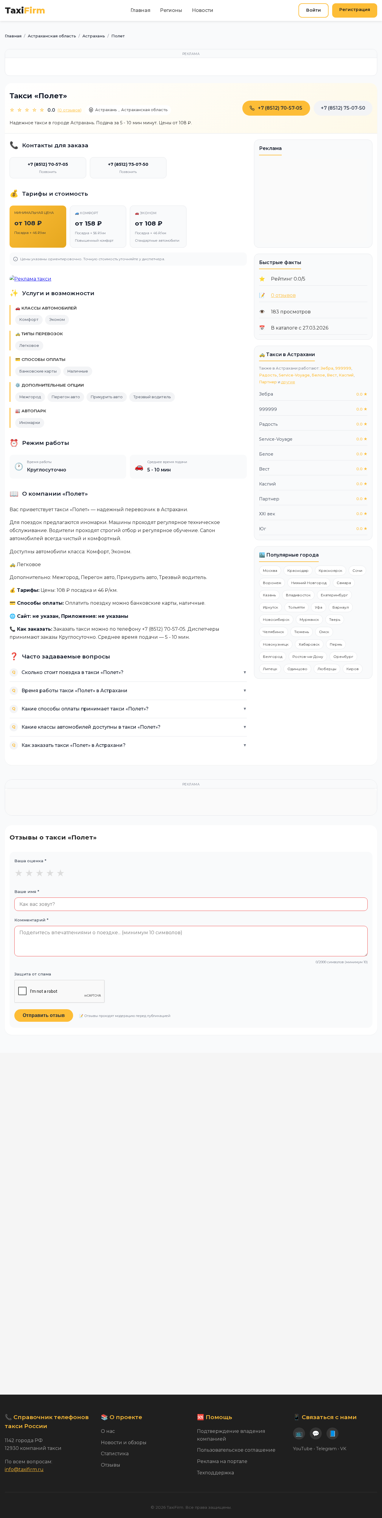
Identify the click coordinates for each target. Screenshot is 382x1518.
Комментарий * (31, 919)
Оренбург (343, 656)
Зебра (327, 368)
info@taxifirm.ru (24, 1469)
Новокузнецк (276, 644)
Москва (270, 570)
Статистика (115, 1453)
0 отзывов (283, 295)
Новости (202, 10)
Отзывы (110, 1465)
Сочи (357, 570)
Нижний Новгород (308, 582)
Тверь (334, 619)
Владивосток (298, 595)
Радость (268, 375)
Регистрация (354, 9)
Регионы (171, 10)
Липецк (270, 669)
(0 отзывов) (69, 110)
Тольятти (296, 607)
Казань (269, 595)
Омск (324, 631)
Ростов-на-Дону (307, 656)
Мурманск (309, 619)
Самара (344, 582)
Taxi (25, 10)
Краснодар (298, 570)
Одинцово (297, 669)
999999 (343, 368)
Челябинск (273, 631)
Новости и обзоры (124, 1442)
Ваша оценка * (30, 860)
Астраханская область (144, 110)
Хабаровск (309, 644)
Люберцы (327, 669)
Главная (140, 10)
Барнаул (340, 607)
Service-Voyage (294, 375)
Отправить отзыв (44, 1015)
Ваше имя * (26, 891)
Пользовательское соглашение (236, 1450)
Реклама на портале (222, 1461)
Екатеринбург (334, 595)
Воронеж (272, 582)
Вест (332, 375)
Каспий (346, 375)
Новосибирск (276, 619)
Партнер (268, 382)
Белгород (272, 656)
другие (288, 382)
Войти (313, 10)
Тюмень (301, 631)
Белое (318, 375)
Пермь (336, 644)
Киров (352, 669)
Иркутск (270, 607)
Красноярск (330, 570)
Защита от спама (32, 974)
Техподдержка (215, 1473)
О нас (108, 1431)
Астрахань (106, 110)
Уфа (318, 607)
